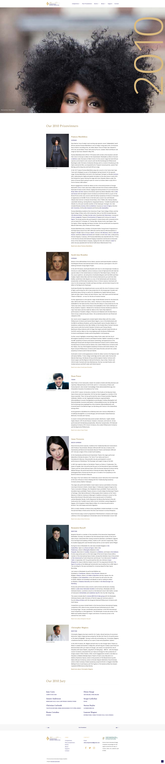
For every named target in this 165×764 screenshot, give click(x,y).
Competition (75, 3)
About (103, 3)
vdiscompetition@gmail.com (92, 742)
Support (110, 3)
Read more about (81, 246)
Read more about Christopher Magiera (82, 669)
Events (96, 3)
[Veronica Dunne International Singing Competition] (53, 4)
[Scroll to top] (162, 761)
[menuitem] (76, 3)
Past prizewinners (70, 742)
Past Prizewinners (87, 3)
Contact (116, 3)
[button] (85, 748)
